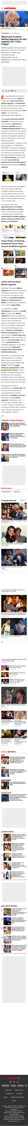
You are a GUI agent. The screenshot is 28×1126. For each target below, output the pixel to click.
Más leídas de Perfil (9, 906)
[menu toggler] (2, 8)
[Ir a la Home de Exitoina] (11, 8)
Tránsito (14, 1100)
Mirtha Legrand (7, 103)
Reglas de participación (17, 1097)
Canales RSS (8, 1090)
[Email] (15, 91)
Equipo (6, 1097)
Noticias (20, 1085)
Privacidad (19, 1093)
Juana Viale (15, 305)
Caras (13, 1085)
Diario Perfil (5, 1085)
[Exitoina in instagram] (10, 1082)
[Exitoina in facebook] (14, 1082)
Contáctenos (9, 1093)
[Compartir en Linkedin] (12, 91)
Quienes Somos (19, 1090)
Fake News (16, 491)
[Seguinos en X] (17, 1082)
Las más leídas (7, 832)
